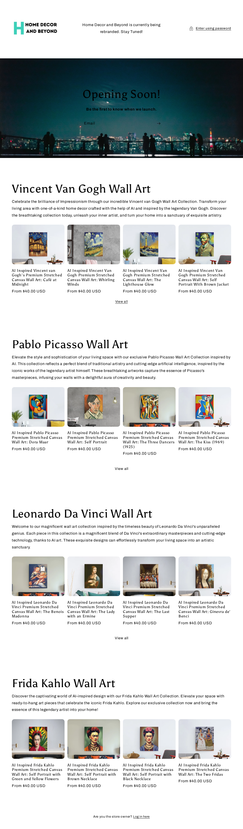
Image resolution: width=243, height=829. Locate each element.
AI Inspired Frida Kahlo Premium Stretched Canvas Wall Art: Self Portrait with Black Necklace (148, 772)
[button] (210, 28)
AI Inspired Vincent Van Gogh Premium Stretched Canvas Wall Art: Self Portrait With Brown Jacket (203, 277)
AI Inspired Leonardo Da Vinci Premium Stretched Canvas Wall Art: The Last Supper (146, 609)
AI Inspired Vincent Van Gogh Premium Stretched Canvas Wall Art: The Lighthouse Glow (146, 277)
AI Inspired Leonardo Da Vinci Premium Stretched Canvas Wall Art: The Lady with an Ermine (91, 609)
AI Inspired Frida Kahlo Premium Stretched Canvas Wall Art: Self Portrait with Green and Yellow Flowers (37, 772)
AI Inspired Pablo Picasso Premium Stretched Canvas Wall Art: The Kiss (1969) (203, 437)
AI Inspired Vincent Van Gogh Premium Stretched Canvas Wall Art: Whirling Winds (91, 277)
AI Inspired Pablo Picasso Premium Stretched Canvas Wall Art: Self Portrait (92, 437)
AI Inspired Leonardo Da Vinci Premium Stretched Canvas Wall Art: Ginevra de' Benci (204, 609)
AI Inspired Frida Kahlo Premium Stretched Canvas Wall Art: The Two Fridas (203, 770)
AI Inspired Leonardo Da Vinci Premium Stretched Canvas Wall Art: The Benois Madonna (38, 609)
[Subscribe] (158, 123)
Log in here (141, 816)
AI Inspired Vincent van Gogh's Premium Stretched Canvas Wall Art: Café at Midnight (37, 277)
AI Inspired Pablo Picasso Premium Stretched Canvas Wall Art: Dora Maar (37, 437)
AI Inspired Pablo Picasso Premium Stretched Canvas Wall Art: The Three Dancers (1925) (148, 440)
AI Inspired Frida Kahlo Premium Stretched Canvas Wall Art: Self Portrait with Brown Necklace (92, 772)
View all (121, 301)
